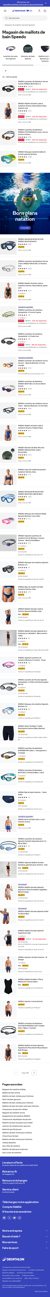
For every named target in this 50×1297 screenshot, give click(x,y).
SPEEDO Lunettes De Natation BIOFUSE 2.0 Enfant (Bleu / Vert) (31, 771)
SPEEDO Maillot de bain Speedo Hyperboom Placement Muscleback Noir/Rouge (33, 1047)
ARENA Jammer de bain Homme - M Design (32, 958)
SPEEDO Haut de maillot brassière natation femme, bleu (32, 471)
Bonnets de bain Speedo (28, 57)
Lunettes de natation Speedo (10, 57)
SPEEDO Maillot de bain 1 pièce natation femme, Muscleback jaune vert (33, 285)
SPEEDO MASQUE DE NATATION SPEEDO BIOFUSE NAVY (31, 240)
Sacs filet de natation (11, 1146)
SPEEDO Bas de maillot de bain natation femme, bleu (30, 588)
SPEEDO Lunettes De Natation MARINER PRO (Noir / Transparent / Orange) (32, 750)
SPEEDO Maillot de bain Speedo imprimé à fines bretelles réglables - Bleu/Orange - (33, 889)
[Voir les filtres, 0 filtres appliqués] (5, 70)
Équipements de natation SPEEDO (16, 1116)
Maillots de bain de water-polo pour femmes (20, 1106)
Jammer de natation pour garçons (16, 1126)
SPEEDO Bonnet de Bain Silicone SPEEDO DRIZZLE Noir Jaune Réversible (31, 450)
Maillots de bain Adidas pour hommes (18, 1096)
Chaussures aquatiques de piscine (16, 1119)
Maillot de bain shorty (11, 1093)
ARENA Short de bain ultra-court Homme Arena (31, 820)
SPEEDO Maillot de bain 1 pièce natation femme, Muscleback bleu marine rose (32, 106)
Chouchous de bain (10, 1136)
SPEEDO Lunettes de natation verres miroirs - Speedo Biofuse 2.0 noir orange (33, 363)
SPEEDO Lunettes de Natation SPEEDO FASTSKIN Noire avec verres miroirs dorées (33, 132)
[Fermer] (46, 3)
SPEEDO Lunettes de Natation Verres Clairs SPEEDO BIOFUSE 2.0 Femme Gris (33, 263)
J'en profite (25, 228)
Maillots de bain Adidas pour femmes (17, 1103)
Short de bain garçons (11, 1099)
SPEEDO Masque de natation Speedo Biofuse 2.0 (33, 563)
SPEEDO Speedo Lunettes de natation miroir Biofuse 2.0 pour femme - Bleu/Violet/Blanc (31, 538)
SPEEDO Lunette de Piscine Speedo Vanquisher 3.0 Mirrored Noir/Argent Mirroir (33, 682)
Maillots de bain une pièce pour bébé (17, 1123)
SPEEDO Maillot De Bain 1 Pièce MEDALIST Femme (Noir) (30, 980)
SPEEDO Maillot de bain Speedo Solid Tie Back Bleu (33, 912)
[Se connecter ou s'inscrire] (39, 11)
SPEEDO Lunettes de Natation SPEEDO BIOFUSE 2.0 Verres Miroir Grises (32, 383)
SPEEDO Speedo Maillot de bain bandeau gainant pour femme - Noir (33, 864)
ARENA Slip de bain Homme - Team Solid (32, 793)
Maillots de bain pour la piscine (15, 1149)
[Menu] (5, 11)
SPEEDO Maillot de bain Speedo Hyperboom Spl (31, 932)
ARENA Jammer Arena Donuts (30, 1001)
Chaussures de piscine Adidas (15, 1109)
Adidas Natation (9, 1143)
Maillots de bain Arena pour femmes (17, 1139)
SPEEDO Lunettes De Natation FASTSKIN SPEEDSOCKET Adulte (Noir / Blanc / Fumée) (31, 1025)
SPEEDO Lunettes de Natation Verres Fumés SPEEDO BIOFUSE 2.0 (33, 82)
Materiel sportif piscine (12, 1129)
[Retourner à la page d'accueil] (22, 10)
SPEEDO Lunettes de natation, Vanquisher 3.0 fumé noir (30, 335)
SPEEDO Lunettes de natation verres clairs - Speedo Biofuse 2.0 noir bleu (33, 404)
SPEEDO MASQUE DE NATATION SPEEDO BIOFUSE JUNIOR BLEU (31, 493)
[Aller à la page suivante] (34, 1073)
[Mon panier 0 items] (45, 11)
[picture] (8, 88)
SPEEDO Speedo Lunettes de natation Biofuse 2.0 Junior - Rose (32, 659)
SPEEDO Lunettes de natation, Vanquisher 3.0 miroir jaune (30, 311)
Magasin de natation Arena (13, 1113)
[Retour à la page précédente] (16, 1073)
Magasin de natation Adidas (14, 1089)
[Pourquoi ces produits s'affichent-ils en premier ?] (3, 77)
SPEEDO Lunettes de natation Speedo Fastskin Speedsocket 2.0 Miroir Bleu (32, 841)
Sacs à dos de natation (11, 1153)
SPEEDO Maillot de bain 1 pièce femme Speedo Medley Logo (30, 610)
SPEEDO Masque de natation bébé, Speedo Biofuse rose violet (32, 515)
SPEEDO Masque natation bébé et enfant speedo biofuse (32, 153)
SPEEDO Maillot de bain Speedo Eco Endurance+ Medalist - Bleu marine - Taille (33, 633)
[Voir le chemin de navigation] (3, 25)
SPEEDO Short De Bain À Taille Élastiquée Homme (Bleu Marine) (31, 727)
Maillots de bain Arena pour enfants (17, 1133)
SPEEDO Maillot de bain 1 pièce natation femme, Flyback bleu (30, 427)
